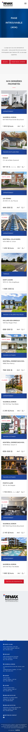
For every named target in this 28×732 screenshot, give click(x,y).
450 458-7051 (9, 680)
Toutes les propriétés (14, 581)
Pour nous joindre (18, 62)
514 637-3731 (9, 690)
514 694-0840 (9, 710)
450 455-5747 (9, 671)
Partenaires (6, 650)
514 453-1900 (9, 659)
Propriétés (6, 643)
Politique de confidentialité (14, 726)
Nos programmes (7, 653)
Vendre (5, 661)
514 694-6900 (9, 700)
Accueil (5, 62)
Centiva (17, 730)
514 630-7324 (9, 649)
